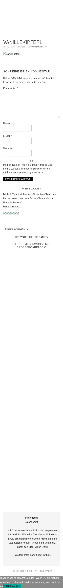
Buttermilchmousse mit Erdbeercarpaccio (31, 245)
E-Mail (7, 135)
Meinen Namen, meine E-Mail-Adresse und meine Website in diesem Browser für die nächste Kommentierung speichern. (27, 168)
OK (5, 586)
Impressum (31, 517)
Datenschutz (31, 521)
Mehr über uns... (12, 206)
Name (7, 123)
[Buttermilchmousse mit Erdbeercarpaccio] (31, 500)
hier (48, 554)
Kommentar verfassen (37, 46)
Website (7, 148)
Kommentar (10, 88)
